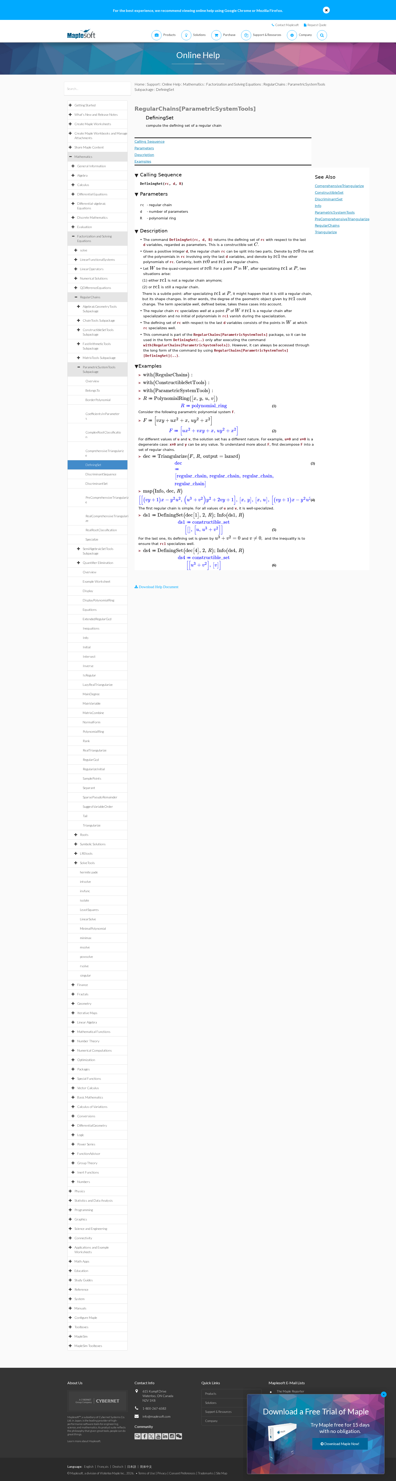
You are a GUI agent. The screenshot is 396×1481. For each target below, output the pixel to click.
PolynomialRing (93, 731)
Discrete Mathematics (92, 217)
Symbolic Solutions (93, 844)
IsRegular (89, 675)
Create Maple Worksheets (92, 124)
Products (210, 1393)
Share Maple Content (89, 147)
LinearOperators (92, 269)
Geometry (84, 1003)
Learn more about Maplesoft (83, 1441)
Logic (80, 1135)
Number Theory (88, 1041)
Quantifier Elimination (98, 563)
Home (140, 84)
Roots (84, 835)
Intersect (89, 656)
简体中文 (146, 1466)
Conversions (86, 1116)
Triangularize (92, 825)
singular (85, 975)
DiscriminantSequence (100, 474)
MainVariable (92, 703)
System (79, 1299)
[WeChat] (179, 1436)
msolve (85, 947)
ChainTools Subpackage (99, 320)
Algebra (82, 175)
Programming (83, 1210)
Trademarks (206, 1473)
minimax (85, 938)
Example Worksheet (96, 581)
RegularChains (90, 297)
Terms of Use (146, 1473)
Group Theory (87, 1163)
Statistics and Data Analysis (93, 1200)
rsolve (84, 966)
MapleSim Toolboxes (88, 1346)
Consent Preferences (182, 1473)
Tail (85, 816)
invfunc (85, 891)
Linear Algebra (87, 1022)
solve (83, 250)
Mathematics (83, 157)
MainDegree (91, 694)
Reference (81, 1289)
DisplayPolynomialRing (98, 600)
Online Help (171, 84)
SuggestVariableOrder (98, 806)
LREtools (86, 853)
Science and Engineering (90, 1229)
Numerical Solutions (94, 278)
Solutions (211, 1403)
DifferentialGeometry (92, 1125)
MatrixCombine (93, 713)
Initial (87, 647)
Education (81, 1271)
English (89, 1466)
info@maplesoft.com (156, 1416)
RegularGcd (91, 760)
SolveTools (87, 863)
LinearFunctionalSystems (97, 259)
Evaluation (84, 227)
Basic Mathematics (90, 1097)
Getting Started (85, 105)
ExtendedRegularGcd (97, 619)
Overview (92, 381)
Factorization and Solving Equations (233, 84)
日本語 (131, 1466)
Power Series (86, 1144)
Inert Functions (88, 1172)
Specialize (91, 539)
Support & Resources (218, 1412)
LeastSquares (89, 910)
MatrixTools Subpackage (99, 358)
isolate (84, 900)
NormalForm (91, 722)
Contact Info (144, 1383)
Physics (79, 1191)
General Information (91, 166)
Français (103, 1466)
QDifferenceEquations (95, 288)
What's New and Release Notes (96, 114)
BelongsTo (92, 390)
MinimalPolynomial (93, 928)
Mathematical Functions (93, 1032)
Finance (82, 985)
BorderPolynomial (97, 400)
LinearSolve (88, 919)
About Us (74, 1383)
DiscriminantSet (96, 483)
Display (88, 591)
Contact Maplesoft (287, 25)
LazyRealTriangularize (98, 685)
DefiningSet (93, 465)
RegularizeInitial (94, 769)
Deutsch (118, 1466)
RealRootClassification (101, 530)
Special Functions (89, 1078)
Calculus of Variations (92, 1107)
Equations (90, 609)
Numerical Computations (94, 1050)
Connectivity (83, 1238)
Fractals (82, 994)
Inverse (88, 666)
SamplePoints (92, 778)
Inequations (91, 628)
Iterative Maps (87, 1013)
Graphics (80, 1219)
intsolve (85, 881)
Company (211, 1421)
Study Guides (83, 1280)
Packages (83, 1069)
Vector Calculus (88, 1088)
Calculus (83, 185)
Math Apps (81, 1261)
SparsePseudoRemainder (100, 797)
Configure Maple (85, 1317)
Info (85, 638)
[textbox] (256, 244)
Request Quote (317, 25)
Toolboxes (81, 1327)
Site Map (221, 1473)
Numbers (83, 1182)
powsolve (86, 957)
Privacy (162, 1473)
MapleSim (81, 1336)
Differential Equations (92, 194)
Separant (89, 788)
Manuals (80, 1308)
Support (153, 84)
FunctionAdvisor (88, 1153)
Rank (86, 741)
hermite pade (89, 872)
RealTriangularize (95, 750)
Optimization (86, 1060)
